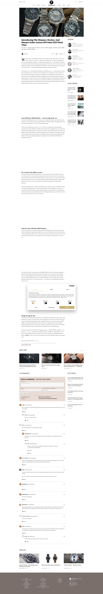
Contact (26, 588)
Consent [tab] (35, 289)
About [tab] (67, 289)
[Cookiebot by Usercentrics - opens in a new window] (69, 286)
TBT (43, 582)
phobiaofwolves (28, 433)
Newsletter (26, 586)
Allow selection (51, 307)
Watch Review (43, 585)
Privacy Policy (72, 585)
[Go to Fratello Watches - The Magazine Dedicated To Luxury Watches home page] (51, 1)
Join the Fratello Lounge (26, 579)
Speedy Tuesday (43, 579)
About (64, 5)
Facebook (60, 579)
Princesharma (24, 484)
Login (23, 398)
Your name (22, 388)
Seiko (29, 71)
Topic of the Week (25, 344)
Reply (25, 411)
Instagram (60, 580)
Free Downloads (26, 584)
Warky (23, 469)
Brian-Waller (24, 504)
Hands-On (43, 580)
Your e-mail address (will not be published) (49, 388)
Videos (68, 5)
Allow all (67, 307)
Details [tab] (51, 289)
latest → (82, 350)
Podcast (59, 5)
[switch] (45, 303)
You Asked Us (43, 583)
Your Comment (23, 381)
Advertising (26, 583)
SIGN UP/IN (81, 1)
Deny (36, 307)
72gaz (23, 526)
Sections (38, 5)
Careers (26, 582)
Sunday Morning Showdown (43, 586)
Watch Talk (43, 584)
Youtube (59, 582)
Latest (34, 5)
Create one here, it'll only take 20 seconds (48, 398)
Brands (43, 5)
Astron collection (28, 331)
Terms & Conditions (73, 584)
